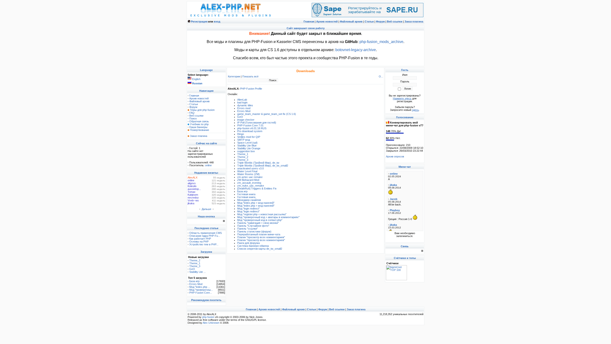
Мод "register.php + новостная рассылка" (261, 214)
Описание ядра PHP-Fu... (204, 235)
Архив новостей (327, 21)
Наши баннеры (198, 127)
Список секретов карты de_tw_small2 (259, 248)
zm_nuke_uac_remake (250, 185)
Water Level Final (247, 171)
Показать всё (250, 76)
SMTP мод (243, 139)
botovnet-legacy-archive (355, 50)
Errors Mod (195, 284)
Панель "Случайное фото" (253, 225)
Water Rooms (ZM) (248, 174)
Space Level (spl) (247, 142)
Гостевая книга (246, 194)
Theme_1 (194, 263)
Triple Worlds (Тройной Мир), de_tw (258, 162)
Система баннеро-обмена (253, 245)
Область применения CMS (205, 232)
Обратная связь (199, 121)
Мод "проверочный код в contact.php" (259, 220)
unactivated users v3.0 (250, 168)
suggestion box (246, 151)
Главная (309, 21)
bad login (242, 102)
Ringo (240, 134)
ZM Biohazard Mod (248, 179)
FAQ (192, 112)
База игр (194, 281)
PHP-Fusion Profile (251, 88)
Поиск (193, 118)
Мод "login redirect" (248, 208)
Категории (234, 76)
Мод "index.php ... (199, 286)
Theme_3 (194, 266)
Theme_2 (194, 260)
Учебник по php (199, 124)
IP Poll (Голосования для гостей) (256, 122)
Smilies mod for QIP (248, 136)
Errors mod (243, 108)
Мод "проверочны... (201, 289)
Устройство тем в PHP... (203, 244)
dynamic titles (245, 105)
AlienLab (242, 99)
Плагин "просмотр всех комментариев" (261, 237)
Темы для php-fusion (202, 109)
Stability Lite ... (197, 271)
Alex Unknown (211, 322)
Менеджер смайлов (249, 200)
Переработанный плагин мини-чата (258, 234)
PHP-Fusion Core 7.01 (250, 125)
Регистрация (199, 21)
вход (217, 21)
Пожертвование (199, 130)
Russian (197, 83)
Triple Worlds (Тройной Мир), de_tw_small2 (262, 165)
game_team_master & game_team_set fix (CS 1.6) (266, 114)
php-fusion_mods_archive (381, 42)
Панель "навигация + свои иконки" (258, 222)
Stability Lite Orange (248, 148)
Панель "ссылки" (247, 228)
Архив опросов (395, 156)
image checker (245, 119)
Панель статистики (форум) (254, 231)
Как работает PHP (200, 238)
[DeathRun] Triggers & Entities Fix (257, 188)
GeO (192, 269)
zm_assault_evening (249, 182)
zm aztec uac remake (250, 177)
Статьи (369, 21)
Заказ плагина (414, 21)
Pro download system (249, 131)
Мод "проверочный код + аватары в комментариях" (268, 217)
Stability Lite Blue (247, 145)
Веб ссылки (394, 21)
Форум (380, 21)
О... (381, 76)
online (208, 165)
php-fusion (208, 317)
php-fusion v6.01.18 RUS (251, 128)
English (196, 79)
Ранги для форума (248, 243)
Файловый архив (351, 21)
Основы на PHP (199, 241)
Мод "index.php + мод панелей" (255, 202)
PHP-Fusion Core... (200, 292)
